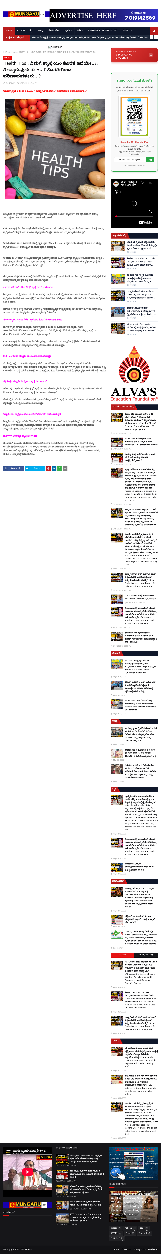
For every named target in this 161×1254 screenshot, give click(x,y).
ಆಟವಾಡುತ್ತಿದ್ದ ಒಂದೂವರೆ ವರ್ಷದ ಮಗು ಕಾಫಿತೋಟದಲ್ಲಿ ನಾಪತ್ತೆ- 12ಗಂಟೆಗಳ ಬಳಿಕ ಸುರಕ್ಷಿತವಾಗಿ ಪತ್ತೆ (140, 753)
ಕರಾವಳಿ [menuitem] (21, 30)
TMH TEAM (10, 83)
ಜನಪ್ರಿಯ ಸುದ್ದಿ (146, 955)
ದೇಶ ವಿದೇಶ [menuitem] (54, 30)
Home (6, 51)
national (130, 1228)
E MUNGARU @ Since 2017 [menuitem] (103, 30)
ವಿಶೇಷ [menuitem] (80, 30)
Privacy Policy (140, 1250)
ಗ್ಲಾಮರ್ (122, 955)
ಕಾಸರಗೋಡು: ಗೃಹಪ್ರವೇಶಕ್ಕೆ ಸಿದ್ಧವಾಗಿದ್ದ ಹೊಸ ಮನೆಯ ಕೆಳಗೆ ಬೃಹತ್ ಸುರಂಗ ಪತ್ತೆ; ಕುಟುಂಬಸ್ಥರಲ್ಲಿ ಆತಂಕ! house (141, 638)
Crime (130, 1234)
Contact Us (127, 1250)
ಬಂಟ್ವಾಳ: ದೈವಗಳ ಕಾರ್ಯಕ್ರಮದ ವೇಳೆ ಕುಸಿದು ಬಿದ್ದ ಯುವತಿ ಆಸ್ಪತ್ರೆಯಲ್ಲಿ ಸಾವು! (140, 457)
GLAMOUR (117, 1239)
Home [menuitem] (9, 30)
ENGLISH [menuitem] (127, 30)
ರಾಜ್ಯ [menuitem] (40, 30)
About (116, 1250)
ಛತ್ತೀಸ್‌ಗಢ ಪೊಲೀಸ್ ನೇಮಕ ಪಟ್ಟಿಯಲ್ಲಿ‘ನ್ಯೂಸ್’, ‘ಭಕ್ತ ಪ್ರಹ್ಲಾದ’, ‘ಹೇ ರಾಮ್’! (140, 919)
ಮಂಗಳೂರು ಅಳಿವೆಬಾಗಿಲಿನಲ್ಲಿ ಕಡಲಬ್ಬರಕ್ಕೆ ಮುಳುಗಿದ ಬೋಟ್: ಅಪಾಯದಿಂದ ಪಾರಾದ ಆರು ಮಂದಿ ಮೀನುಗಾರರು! (140, 705)
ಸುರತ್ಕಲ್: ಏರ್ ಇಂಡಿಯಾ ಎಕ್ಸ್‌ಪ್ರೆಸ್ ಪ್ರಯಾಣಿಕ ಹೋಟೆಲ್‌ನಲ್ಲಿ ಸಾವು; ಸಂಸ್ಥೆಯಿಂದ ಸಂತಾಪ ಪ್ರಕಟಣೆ (86, 1158)
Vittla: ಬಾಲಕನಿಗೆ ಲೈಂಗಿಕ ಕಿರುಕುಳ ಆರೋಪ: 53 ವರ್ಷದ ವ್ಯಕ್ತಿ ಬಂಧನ (140, 597)
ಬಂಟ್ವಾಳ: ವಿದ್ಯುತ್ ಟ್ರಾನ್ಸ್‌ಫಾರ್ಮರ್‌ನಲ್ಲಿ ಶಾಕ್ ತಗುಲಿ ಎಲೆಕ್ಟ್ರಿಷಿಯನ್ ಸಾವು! (139, 867)
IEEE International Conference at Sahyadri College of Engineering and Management (85, 1217)
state (144, 1228)
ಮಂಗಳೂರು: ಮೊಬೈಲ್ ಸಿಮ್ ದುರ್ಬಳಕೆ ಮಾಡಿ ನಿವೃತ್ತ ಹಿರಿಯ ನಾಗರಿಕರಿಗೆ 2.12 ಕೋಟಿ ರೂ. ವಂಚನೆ (141, 442)
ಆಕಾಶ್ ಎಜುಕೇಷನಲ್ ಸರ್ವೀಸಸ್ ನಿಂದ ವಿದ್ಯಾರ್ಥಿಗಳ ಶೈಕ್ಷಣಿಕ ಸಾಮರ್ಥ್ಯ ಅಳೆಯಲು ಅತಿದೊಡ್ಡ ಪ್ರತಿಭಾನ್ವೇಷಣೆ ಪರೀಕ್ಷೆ (142, 311)
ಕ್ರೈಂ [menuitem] (31, 30)
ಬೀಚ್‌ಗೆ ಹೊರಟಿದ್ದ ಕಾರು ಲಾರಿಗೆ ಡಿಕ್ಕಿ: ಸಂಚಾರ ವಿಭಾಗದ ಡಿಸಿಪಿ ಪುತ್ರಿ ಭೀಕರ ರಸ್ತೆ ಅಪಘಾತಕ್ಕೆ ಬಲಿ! (86, 1189)
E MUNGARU (26, 1250)
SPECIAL (14, 51)
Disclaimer (153, 1250)
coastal (115, 1228)
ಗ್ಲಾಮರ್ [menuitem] (68, 30)
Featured (144, 1234)
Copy (150, 160)
